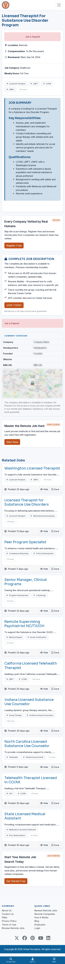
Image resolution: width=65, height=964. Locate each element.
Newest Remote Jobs (45, 910)
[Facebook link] (24, 938)
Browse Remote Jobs (13, 928)
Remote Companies (44, 914)
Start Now (12, 442)
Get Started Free (15, 881)
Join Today (14, 305)
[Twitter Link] (16, 938)
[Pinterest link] (32, 938)
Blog (36, 921)
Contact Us (8, 914)
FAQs (4, 917)
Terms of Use (9, 924)
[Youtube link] (40, 938)
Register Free (14, 245)
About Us (6, 910)
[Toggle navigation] (59, 5)
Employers (39, 924)
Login (37, 928)
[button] (55, 489)
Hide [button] (45, 489)
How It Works (41, 917)
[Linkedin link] (48, 938)
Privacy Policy (9, 921)
